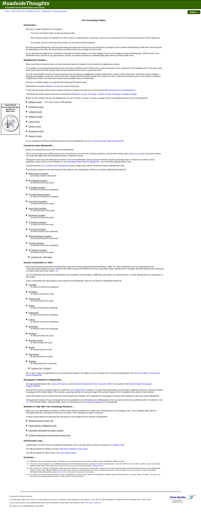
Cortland (100, 94)
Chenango (91, 94)
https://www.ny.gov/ (68, 453)
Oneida (108, 94)
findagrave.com (98, 466)
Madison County (53, 86)
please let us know (136, 154)
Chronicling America (78, 390)
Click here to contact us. (93, 503)
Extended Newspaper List (94, 402)
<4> (27, 402)
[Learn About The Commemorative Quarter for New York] (10, 133)
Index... (194, 12)
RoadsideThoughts (25, 3)
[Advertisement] (10, 58)
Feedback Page (117, 445)
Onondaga (116, 94)
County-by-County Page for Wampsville (107, 141)
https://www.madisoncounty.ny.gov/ (73, 449)
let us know (62, 472)
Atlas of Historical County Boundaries (119, 90)
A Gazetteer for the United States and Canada (25, 8)
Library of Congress (59, 384)
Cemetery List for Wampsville (56, 166)
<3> (56, 271)
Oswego (125, 94)
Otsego (134, 94)
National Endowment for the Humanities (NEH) (93, 384)
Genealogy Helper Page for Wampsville (83, 162)
